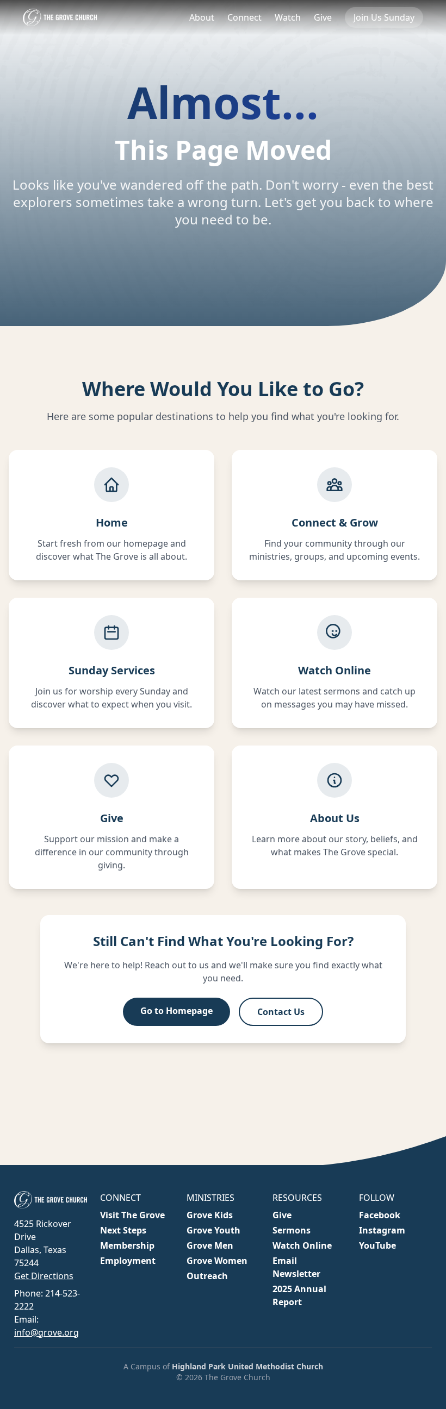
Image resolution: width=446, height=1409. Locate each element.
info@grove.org (46, 1332)
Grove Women (217, 1261)
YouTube (377, 1245)
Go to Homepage (176, 1011)
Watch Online (302, 1245)
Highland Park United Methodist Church (247, 1366)
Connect (244, 17)
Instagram (382, 1230)
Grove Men (210, 1245)
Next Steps (123, 1230)
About (201, 17)
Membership (127, 1245)
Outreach (207, 1276)
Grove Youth (213, 1230)
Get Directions (43, 1276)
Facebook (379, 1215)
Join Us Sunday (384, 17)
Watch (288, 17)
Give (323, 17)
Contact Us (281, 1012)
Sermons (291, 1230)
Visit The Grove (132, 1215)
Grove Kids (210, 1215)
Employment (128, 1261)
